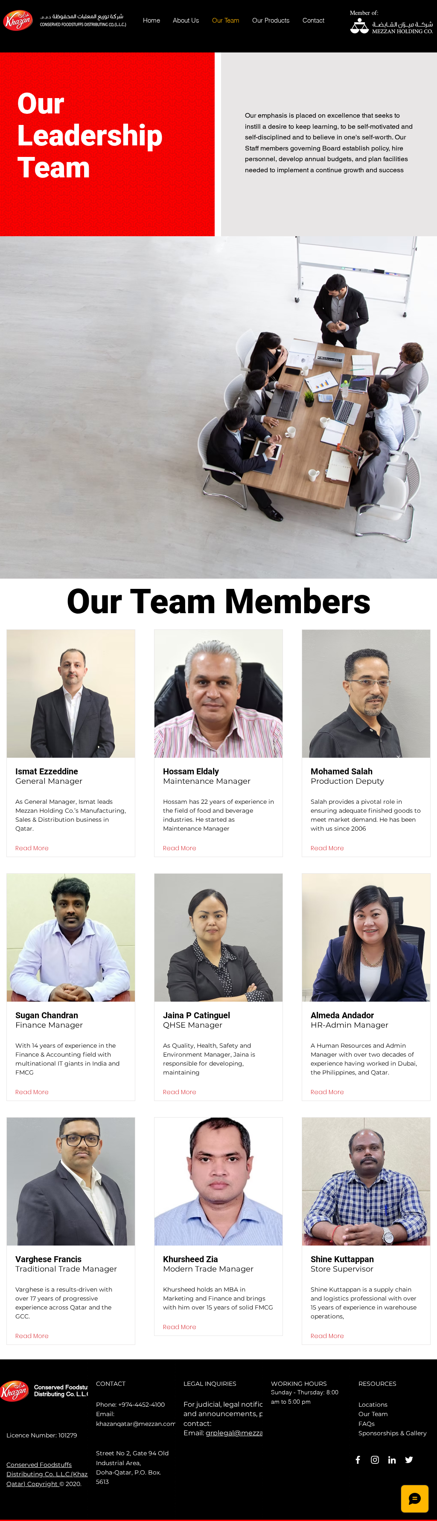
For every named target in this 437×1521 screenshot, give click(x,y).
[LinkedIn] (392, 1459)
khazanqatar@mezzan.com (136, 1424)
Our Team (373, 1414)
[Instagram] (375, 1459)
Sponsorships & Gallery (392, 1433)
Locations (372, 1404)
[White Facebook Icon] (358, 1459)
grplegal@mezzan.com (245, 1433)
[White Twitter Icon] (409, 1459)
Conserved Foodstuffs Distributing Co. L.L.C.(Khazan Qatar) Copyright (50, 1474)
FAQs (366, 1424)
